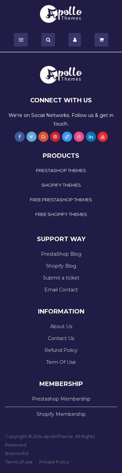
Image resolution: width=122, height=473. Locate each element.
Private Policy (54, 461)
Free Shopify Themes (61, 214)
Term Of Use (61, 362)
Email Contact (61, 290)
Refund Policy (61, 350)
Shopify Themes (61, 185)
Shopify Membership (61, 414)
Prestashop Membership (61, 399)
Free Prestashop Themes (61, 199)
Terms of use (19, 461)
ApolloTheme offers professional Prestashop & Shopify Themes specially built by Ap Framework (61, 14)
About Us (61, 326)
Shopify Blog (61, 266)
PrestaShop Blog (61, 254)
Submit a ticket (61, 278)
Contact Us (61, 338)
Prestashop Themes (61, 170)
